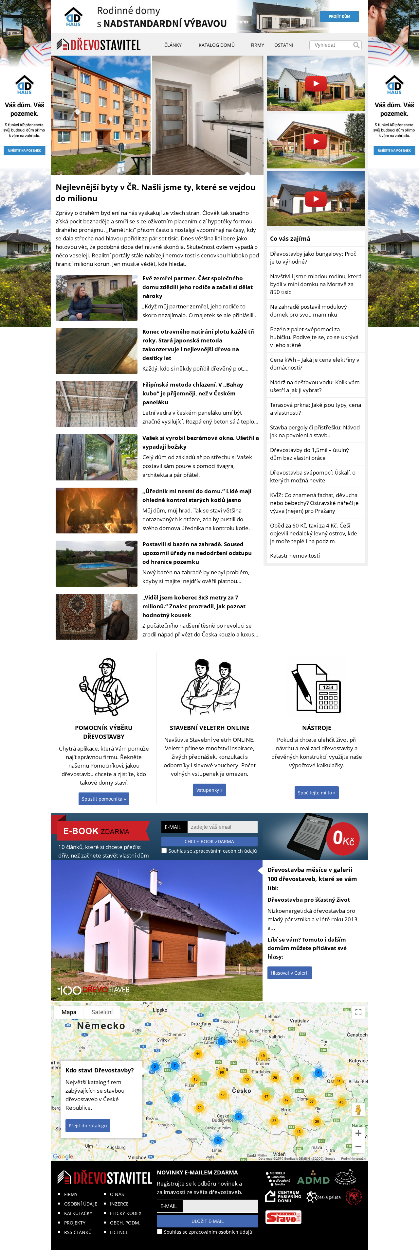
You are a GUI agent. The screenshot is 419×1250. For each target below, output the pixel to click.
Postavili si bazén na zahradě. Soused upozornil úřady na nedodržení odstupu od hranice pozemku (197, 552)
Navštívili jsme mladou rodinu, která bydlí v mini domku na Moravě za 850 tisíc (315, 284)
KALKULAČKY (78, 1213)
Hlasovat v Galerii (290, 973)
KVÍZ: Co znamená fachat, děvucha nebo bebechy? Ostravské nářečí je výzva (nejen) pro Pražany (314, 502)
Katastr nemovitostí (295, 555)
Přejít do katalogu (88, 1125)
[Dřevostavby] (98, 44)
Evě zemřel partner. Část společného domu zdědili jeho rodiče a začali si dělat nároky (197, 287)
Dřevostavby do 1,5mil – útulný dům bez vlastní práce (309, 453)
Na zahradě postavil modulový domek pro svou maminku (308, 310)
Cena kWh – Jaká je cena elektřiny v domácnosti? (314, 363)
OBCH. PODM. (125, 1223)
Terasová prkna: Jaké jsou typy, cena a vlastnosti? (315, 408)
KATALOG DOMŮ (217, 45)
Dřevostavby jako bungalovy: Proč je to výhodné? (313, 257)
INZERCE (119, 1204)
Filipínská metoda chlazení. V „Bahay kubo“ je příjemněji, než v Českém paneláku (192, 393)
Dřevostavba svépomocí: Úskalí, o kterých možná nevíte (312, 476)
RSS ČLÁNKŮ (78, 1232)
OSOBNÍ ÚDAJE (80, 1204)
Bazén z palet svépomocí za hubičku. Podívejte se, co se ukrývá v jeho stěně (314, 337)
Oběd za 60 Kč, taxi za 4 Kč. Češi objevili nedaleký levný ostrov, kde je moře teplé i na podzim (313, 533)
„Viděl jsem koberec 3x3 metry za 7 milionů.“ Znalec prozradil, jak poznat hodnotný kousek (194, 606)
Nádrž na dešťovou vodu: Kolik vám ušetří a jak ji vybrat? (315, 386)
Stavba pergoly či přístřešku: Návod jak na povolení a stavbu (315, 431)
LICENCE (119, 1232)
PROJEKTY (74, 1223)
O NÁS (117, 1194)
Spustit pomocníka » (104, 799)
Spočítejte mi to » (317, 793)
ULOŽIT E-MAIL (207, 1221)
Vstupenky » (209, 790)
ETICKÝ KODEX (125, 1213)
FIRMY (71, 1194)
